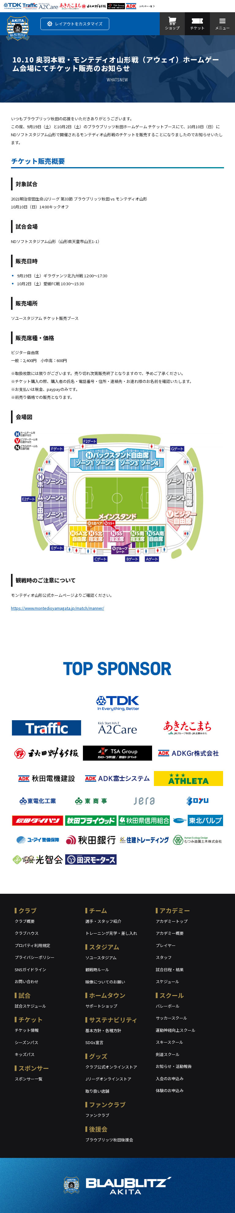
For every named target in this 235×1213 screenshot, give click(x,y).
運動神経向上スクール (176, 1030)
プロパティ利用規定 (32, 945)
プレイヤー (166, 945)
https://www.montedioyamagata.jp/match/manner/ (57, 608)
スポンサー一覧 (145, 6)
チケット (30, 1019)
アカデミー (174, 910)
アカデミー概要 (170, 933)
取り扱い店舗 (97, 1091)
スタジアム (104, 946)
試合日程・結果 (170, 969)
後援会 (98, 1129)
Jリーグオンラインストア (108, 1079)
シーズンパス (26, 1042)
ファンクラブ (107, 1104)
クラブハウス (27, 933)
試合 (24, 995)
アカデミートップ (172, 921)
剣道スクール (168, 1054)
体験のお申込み (170, 1090)
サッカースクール (171, 1018)
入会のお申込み (170, 1078)
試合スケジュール (30, 1006)
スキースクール (169, 1042)
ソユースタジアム (101, 957)
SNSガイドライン (30, 969)
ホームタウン (107, 995)
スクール (171, 995)
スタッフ (164, 957)
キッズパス (25, 1054)
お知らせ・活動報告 (174, 1066)
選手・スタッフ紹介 (103, 921)
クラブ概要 (25, 921)
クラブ (27, 910)
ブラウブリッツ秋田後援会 (109, 1140)
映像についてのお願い (105, 982)
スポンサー (33, 1068)
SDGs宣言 (94, 1042)
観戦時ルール (97, 969)
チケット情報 (27, 1030)
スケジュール (167, 981)
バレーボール (168, 1006)
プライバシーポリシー (34, 957)
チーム (98, 910)
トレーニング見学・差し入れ (111, 933)
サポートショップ (101, 1006)
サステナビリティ (113, 1019)
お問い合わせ (27, 981)
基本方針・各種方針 (103, 1030)
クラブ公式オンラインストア (111, 1067)
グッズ (98, 1056)
